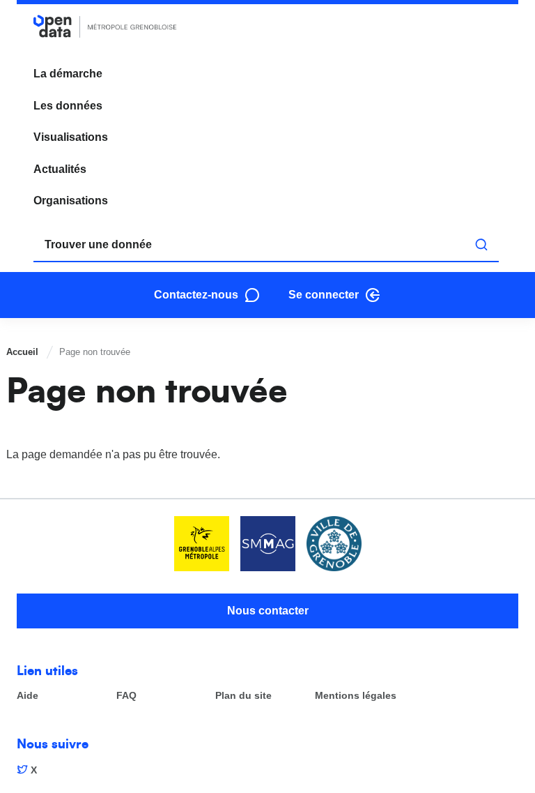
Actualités (59, 169)
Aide (27, 695)
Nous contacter (268, 611)
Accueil (22, 352)
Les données (67, 106)
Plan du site (243, 695)
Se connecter (323, 295)
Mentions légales (355, 695)
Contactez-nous (196, 295)
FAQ (126, 695)
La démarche (67, 74)
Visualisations (70, 137)
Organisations (70, 200)
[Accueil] (105, 26)
